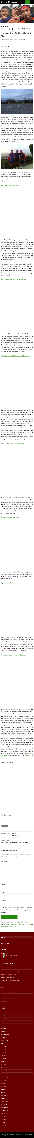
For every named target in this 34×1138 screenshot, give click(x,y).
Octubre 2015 (4, 1074)
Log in (2, 992)
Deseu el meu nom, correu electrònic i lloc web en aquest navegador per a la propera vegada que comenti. (16, 910)
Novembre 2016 (5, 1034)
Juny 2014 (3, 1123)
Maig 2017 (3, 1019)
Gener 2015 (4, 1101)
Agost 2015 (4, 1080)
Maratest (4, 755)
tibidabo (4, 825)
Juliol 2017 (3, 1016)
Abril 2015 (3, 1092)
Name (3, 884)
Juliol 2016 (3, 1046)
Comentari (4, 861)
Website (3, 900)
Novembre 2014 (5, 1107)
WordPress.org (5, 1001)
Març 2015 (3, 1095)
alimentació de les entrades (8, 995)
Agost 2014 (4, 1116)
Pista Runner (9, 2)
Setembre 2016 (4, 1040)
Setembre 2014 (4, 1113)
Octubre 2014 (4, 1110)
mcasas (19, 39)
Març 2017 (3, 1022)
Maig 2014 (3, 1126)
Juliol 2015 (3, 1083)
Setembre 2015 (4, 1077)
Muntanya (4, 26)
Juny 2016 (3, 1049)
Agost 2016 (4, 1043)
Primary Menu (32, 2)
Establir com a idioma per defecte (9, 955)
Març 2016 (4, 1058)
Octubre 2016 (4, 1037)
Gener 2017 (4, 1028)
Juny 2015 (3, 1086)
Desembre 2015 (4, 1068)
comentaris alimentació (7, 998)
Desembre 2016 (4, 1031)
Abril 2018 (3, 1013)
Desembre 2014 (4, 1104)
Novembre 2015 (4, 1071)
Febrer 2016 (4, 1061)
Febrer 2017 (4, 1025)
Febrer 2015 (4, 1098)
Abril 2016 (3, 1055)
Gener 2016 (4, 1064)
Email (3, 892)
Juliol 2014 (4, 1119)
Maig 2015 (3, 1089)
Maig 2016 (3, 1052)
